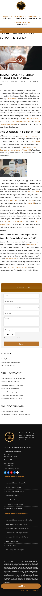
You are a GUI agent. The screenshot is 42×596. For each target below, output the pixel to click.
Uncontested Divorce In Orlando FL (13, 378)
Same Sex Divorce (11, 545)
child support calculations (13, 221)
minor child (31, 203)
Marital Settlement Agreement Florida (16, 524)
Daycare (31, 200)
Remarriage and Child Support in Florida (17, 76)
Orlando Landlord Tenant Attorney (12, 411)
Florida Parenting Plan (12, 541)
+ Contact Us (34, 590)
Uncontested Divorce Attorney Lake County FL (19, 520)
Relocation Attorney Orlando (11, 362)
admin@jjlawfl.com (13, 468)
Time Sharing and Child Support (15, 549)
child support (35, 141)
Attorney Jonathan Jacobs (17, 267)
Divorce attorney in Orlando (21, 121)
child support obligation (28, 136)
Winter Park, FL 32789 (10, 456)
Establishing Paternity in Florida (12, 385)
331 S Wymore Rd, (9, 454)
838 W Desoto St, (9, 463)
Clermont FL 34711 (9, 465)
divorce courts (10, 259)
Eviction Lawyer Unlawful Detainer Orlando (15, 414)
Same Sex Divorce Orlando (10, 381)
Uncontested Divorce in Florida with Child (17, 528)
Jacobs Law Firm (32, 118)
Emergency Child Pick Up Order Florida (17, 537)
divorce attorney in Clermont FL (19, 150)
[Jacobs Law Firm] (21, 6)
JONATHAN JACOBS (16, 81)
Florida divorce (12, 99)
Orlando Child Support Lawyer (11, 398)
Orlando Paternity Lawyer (9, 392)
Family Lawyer (6, 359)
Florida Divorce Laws (8, 365)
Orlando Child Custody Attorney (12, 395)
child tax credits (34, 192)
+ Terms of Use (24, 590)
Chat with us (21, 586)
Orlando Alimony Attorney (10, 388)
